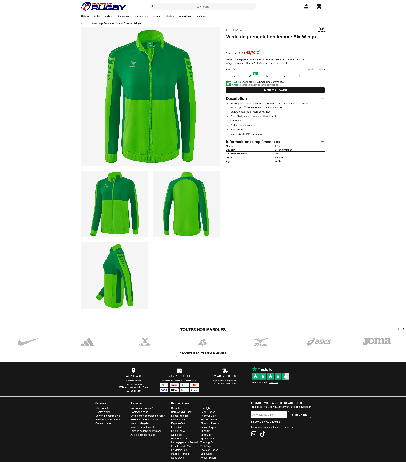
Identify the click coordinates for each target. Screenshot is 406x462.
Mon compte (102, 408)
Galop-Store (178, 431)
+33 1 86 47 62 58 (133, 390)
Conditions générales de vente (147, 415)
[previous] (398, 329)
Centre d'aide (103, 412)
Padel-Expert (207, 412)
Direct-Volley (178, 419)
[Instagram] (254, 434)
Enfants (156, 15)
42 (283, 75)
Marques (201, 15)
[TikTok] (262, 434)
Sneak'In (205, 431)
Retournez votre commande (225, 383)
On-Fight (205, 408)
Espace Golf (178, 423)
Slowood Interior (209, 423)
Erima (234, 29)
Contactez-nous (133, 380)
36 (233, 75)
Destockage (185, 15)
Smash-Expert (208, 427)
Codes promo (103, 423)
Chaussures (123, 15)
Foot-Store (177, 427)
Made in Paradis (180, 453)
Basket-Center (179, 408)
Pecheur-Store (208, 415)
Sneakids (205, 434)
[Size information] (234, 69)
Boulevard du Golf (181, 412)
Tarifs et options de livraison (146, 431)
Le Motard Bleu (179, 450)
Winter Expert (208, 457)
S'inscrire (299, 414)
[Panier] (319, 6)
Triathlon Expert (209, 450)
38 (253, 74)
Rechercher (203, 6)
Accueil (84, 23)
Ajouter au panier (275, 90)
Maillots (108, 15)
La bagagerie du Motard (184, 442)
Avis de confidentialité (142, 434)
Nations (85, 15)
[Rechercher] (154, 6)
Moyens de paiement (142, 427)
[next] (403, 329)
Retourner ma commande (109, 419)
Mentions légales (140, 423)
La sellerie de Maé (181, 446)
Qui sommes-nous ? (141, 408)
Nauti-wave (177, 457)
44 (300, 75)
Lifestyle (169, 15)
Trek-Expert (206, 446)
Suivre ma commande (107, 415)
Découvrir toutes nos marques (203, 353)
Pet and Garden (209, 419)
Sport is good (207, 438)
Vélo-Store (206, 453)
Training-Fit (206, 442)
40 (267, 75)
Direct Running (179, 415)
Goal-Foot (176, 434)
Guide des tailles (316, 69)
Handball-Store (179, 438)
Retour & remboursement (144, 419)
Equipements (141, 15)
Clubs (97, 15)
